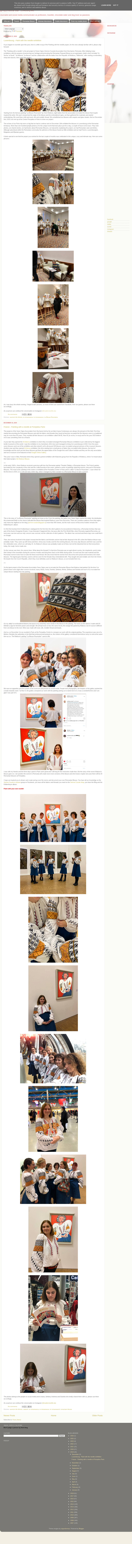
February (75, 1487)
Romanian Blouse (29, 21)
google (109, 222)
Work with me (95, 21)
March (74, 1484)
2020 (72, 1449)
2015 (72, 1501)
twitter (109, 224)
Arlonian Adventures (45, 21)
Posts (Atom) (17, 1420)
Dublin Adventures (61, 21)
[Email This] (23, 414)
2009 (72, 1517)
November (75, 1463)
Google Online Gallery (38, 452)
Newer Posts (9, 1415)
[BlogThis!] (25, 414)
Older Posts (97, 1415)
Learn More (106, 5)
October (75, 1465)
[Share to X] (27, 414)
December (75, 1454)
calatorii (25, 1409)
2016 (72, 1498)
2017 (72, 1496)
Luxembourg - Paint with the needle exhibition (22, 40)
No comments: (13, 414)
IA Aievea (27, 448)
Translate (19, 31)
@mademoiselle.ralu (49, 411)
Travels (16, 21)
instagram (110, 229)
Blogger (81, 1528)
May (73, 1479)
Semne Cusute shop (77, 782)
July (73, 1473)
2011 (72, 1512)
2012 (72, 1509)
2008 (72, 1520)
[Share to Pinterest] (31, 414)
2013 (72, 1507)
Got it (115, 5)
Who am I (7, 21)
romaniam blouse (66, 1409)
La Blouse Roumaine (51, 417)
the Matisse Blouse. (23, 459)
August (74, 1471)
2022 (72, 1444)
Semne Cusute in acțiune (12, 782)
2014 (72, 1504)
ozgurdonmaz (65, 1528)
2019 (72, 1452)
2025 (72, 1438)
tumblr (109, 226)
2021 (72, 1446)
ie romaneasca (38, 417)
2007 (72, 1523)
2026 (72, 1436)
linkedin (109, 231)
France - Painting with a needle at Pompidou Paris (24, 427)
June (74, 1476)
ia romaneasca (28, 417)
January (75, 1490)
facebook (110, 219)
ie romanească (55, 1409)
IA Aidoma (26, 442)
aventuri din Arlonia (16, 417)
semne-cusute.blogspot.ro (37, 522)
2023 (72, 1441)
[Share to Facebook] (29, 414)
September (76, 1468)
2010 (72, 1515)
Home (53, 1415)
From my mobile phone (79, 21)
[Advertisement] (118, 119)
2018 (72, 1493)
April (73, 1482)
